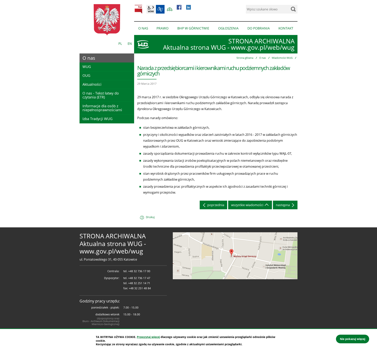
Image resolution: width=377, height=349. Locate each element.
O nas (262, 58)
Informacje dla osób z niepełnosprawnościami (102, 108)
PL (120, 43)
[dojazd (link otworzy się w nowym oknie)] (235, 255)
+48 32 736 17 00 (139, 271)
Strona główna (244, 58)
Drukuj (150, 217)
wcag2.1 (150, 9)
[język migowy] (160, 9)
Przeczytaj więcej (148, 337)
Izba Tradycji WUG (97, 118)
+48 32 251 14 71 (139, 283)
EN (130, 43)
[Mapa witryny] (169, 9)
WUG (86, 66)
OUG (86, 75)
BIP (138, 9)
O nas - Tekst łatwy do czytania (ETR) (100, 95)
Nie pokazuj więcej (352, 339)
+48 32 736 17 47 (139, 278)
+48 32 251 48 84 (140, 288)
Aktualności (92, 84)
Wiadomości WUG (282, 58)
